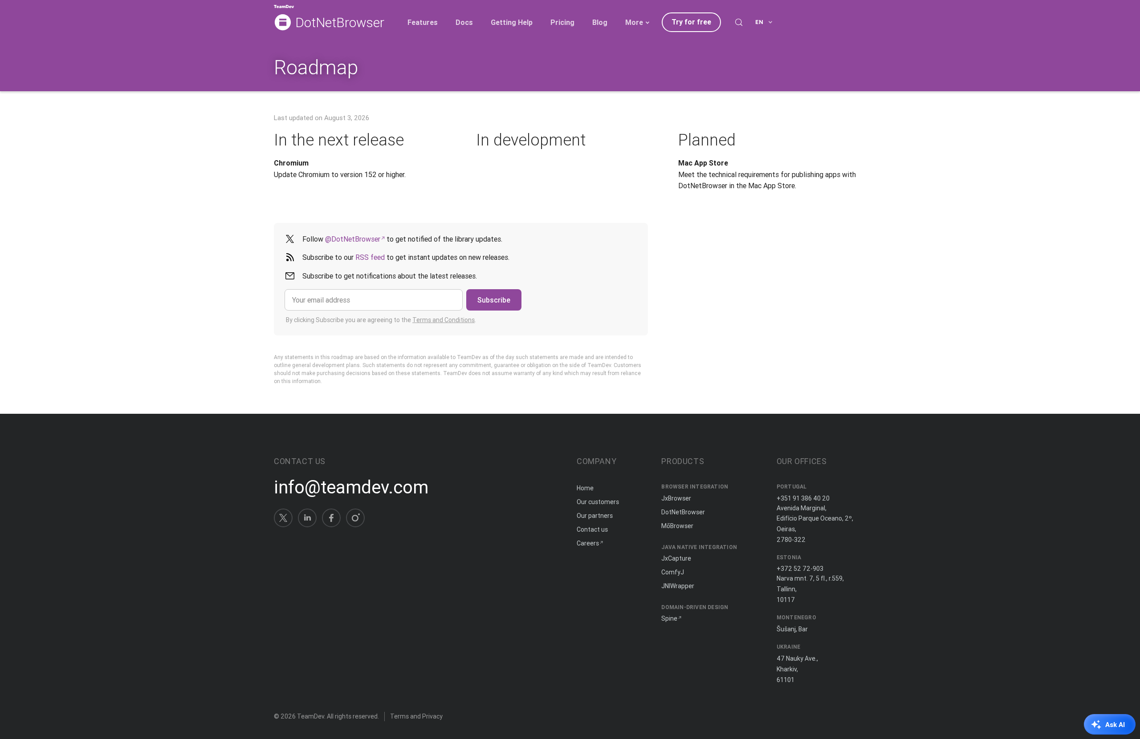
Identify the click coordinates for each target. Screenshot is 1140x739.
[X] (283, 518)
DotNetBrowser (339, 23)
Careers (588, 543)
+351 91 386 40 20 (803, 498)
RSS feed (370, 257)
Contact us (592, 529)
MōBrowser (677, 526)
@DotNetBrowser (352, 238)
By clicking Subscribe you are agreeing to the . (381, 320)
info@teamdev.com (351, 487)
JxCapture (676, 558)
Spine (669, 618)
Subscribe (493, 299)
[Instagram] (355, 518)
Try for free (691, 21)
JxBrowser (676, 498)
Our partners (595, 516)
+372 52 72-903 (800, 569)
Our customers (598, 502)
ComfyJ (672, 572)
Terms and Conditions (443, 320)
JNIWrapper (677, 586)
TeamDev (310, 716)
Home (585, 488)
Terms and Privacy (416, 716)
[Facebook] (331, 518)
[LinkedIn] (307, 518)
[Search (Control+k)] (739, 22)
